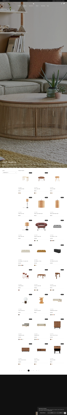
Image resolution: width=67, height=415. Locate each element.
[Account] (61, 3)
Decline (61, 412)
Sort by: (4, 170)
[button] (3, 3)
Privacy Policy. (50, 410)
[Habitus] (33, 3)
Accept (52, 412)
